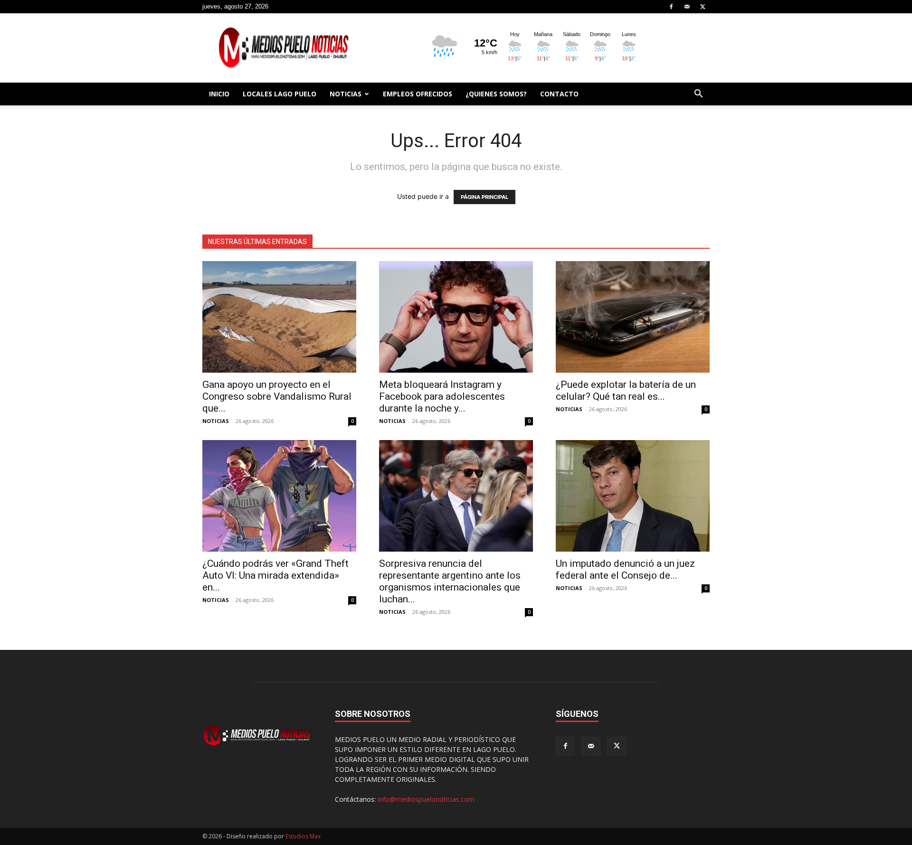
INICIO (219, 93)
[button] (698, 94)
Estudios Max (303, 836)
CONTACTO (559, 93)
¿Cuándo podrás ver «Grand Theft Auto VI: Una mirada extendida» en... (275, 575)
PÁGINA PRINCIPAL (484, 197)
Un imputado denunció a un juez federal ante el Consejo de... (625, 569)
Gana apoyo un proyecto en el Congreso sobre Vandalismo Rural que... (277, 396)
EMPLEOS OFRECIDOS (417, 93)
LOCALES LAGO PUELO (279, 93)
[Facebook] (671, 6)
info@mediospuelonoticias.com (426, 799)
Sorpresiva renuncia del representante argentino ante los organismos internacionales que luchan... (450, 581)
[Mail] (687, 6)
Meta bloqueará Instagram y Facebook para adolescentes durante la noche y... (442, 396)
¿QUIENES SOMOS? (496, 93)
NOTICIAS (345, 93)
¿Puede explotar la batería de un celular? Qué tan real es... (626, 390)
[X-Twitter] (702, 6)
